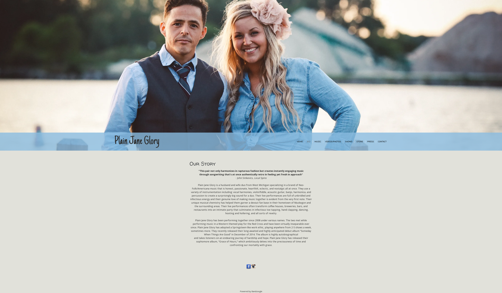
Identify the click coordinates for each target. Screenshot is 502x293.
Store (359, 141)
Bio (308, 141)
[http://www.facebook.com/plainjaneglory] (248, 266)
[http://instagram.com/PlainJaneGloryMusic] (253, 266)
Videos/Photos (333, 141)
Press (370, 141)
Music (318, 141)
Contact (382, 141)
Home (300, 141)
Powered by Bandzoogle (251, 291)
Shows (348, 141)
